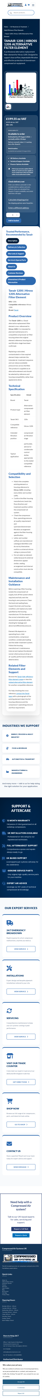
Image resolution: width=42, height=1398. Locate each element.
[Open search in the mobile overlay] (21, 12)
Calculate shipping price (18, 199)
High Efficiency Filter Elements (13, 30)
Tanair (16, 310)
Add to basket (13, 221)
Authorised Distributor (13, 1359)
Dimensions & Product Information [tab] (16, 280)
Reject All (21, 1393)
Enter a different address (18, 208)
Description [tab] (12, 241)
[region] (21, 1379)
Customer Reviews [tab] (15, 273)
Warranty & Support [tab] (16, 254)
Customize (21, 1387)
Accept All (21, 1382)
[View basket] (29, 5)
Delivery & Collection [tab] (16, 247)
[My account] (26, 5)
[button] (8, 106)
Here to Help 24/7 (11, 1336)
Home (6, 27)
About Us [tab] (11, 267)
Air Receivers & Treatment (18, 27)
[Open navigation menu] (33, 5)
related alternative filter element (21, 682)
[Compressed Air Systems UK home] (15, 5)
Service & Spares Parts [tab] (17, 260)
